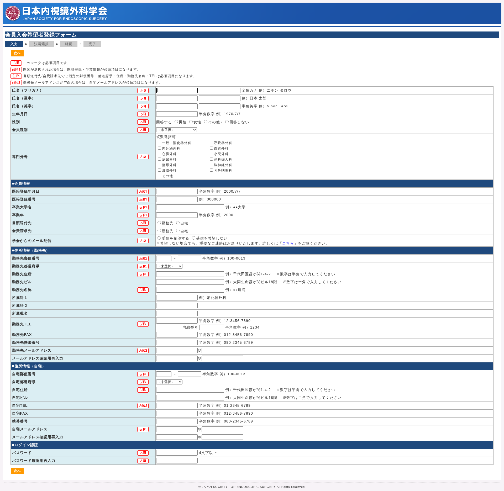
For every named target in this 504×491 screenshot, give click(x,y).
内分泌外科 (171, 148)
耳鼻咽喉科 (223, 170)
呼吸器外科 (223, 143)
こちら (288, 243)
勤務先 (168, 223)
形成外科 (169, 170)
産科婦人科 (223, 159)
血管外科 (221, 148)
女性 (197, 122)
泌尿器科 (169, 159)
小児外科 (221, 154)
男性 (183, 122)
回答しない (239, 122)
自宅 (184, 223)
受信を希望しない (212, 238)
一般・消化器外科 (176, 143)
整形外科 (169, 165)
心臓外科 (169, 154)
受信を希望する (175, 238)
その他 (214, 122)
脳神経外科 (223, 165)
